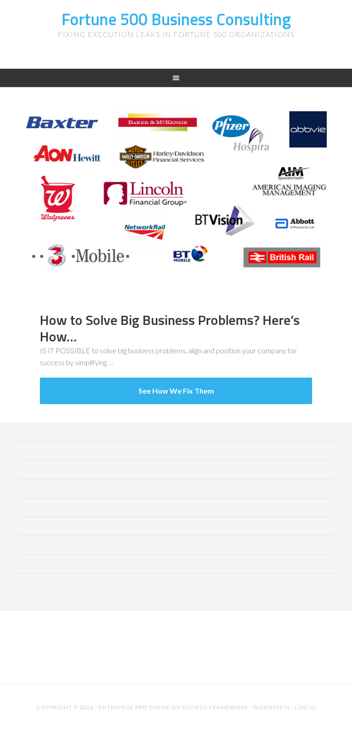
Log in (305, 707)
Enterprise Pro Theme (134, 707)
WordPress (271, 707)
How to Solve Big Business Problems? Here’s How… (170, 328)
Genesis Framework (215, 707)
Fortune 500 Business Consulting (176, 19)
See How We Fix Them (176, 390)
